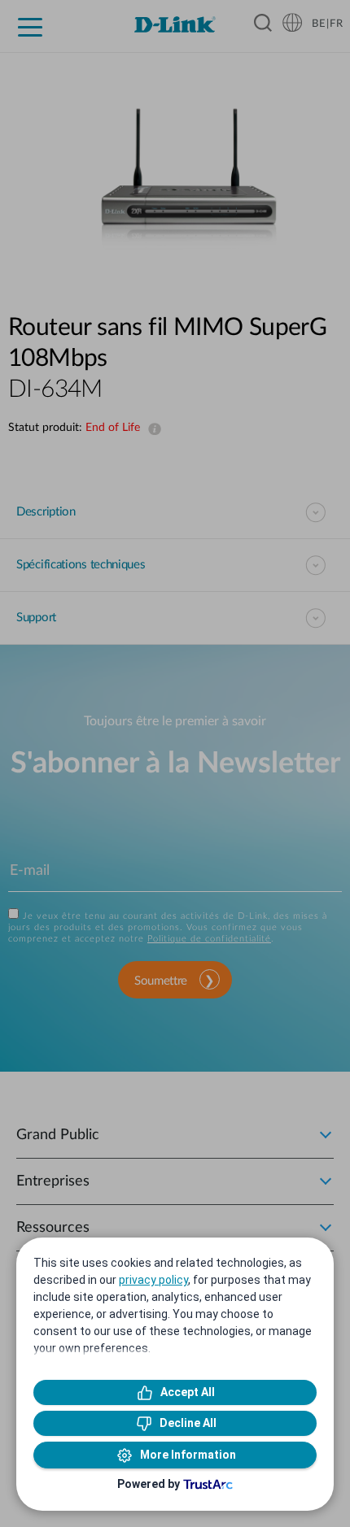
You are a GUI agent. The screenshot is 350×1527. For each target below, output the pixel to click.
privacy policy (153, 1279)
